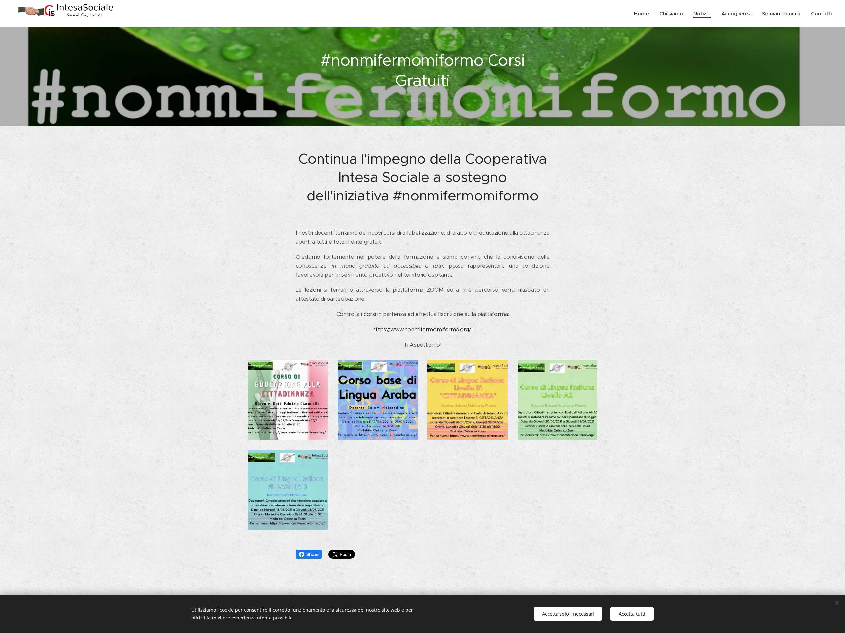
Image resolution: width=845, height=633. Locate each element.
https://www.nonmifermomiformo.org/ (421, 329)
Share (312, 554)
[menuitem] (643, 13)
